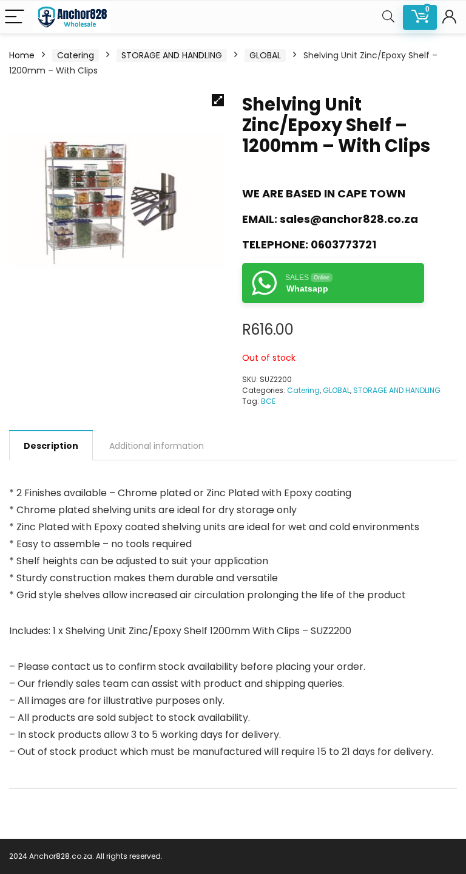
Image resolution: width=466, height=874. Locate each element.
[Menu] (14, 17)
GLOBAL (265, 55)
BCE (268, 401)
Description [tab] (51, 446)
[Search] (388, 17)
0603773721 (343, 244)
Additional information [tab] (156, 446)
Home (22, 55)
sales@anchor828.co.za (349, 219)
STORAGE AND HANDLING (171, 55)
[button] (218, 100)
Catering (75, 55)
